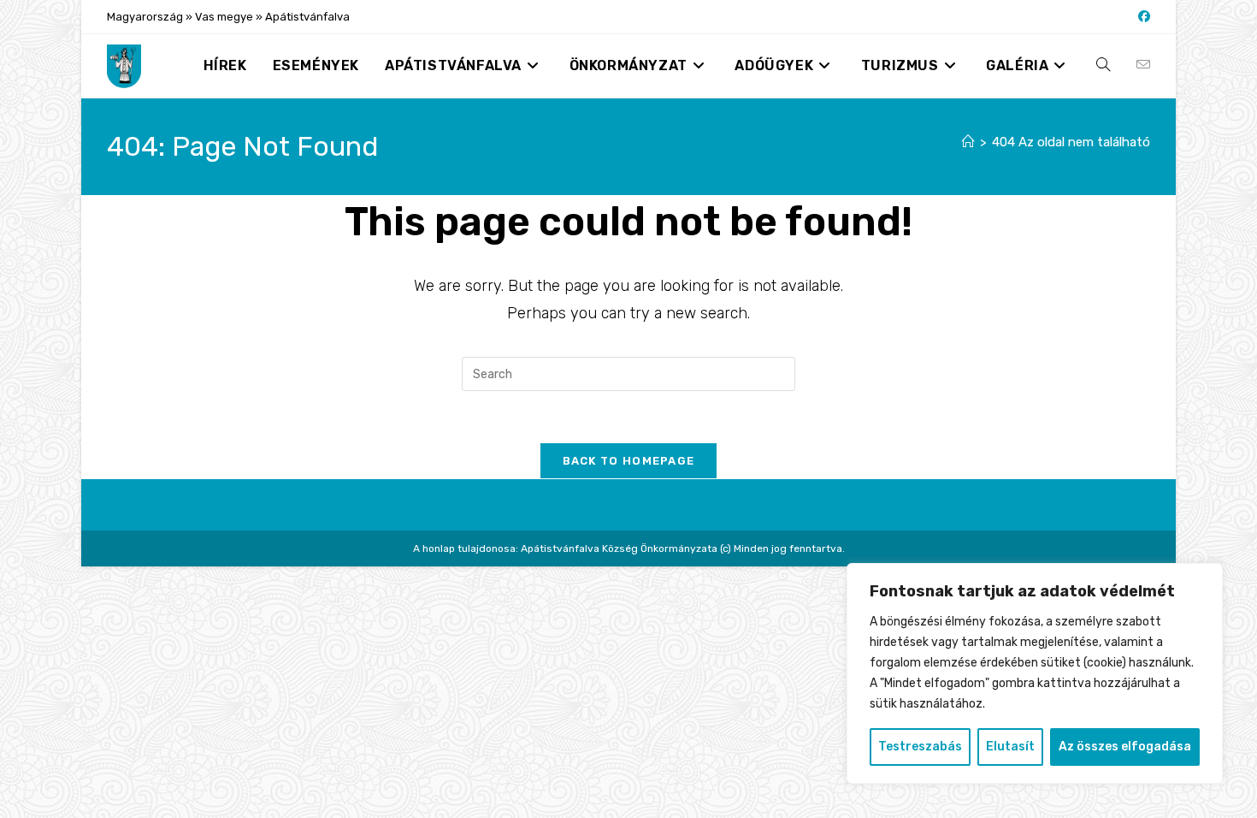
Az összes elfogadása (1125, 746)
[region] (1035, 673)
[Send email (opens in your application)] (1143, 65)
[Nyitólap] (968, 142)
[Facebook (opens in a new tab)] (1141, 17)
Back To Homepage (629, 460)
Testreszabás (920, 746)
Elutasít (1010, 746)
